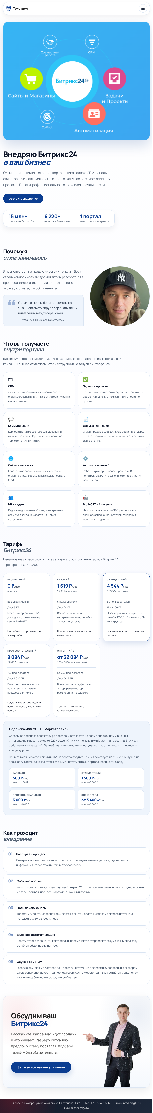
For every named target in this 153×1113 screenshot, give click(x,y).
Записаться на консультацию (41, 1067)
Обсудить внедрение (23, 198)
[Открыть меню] (143, 8)
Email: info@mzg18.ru (128, 1103)
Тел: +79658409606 (97, 1103)
